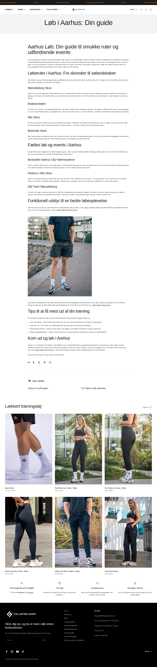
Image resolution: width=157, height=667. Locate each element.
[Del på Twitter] (39, 362)
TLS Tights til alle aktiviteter (93, 388)
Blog (65, 618)
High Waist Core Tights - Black (66, 488)
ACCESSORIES (34, 9)
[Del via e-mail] (50, 362)
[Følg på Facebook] (6, 651)
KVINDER (8, 9)
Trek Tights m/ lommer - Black (115, 488)
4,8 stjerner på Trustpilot (46, 2)
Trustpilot (30, 592)
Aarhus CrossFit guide (38, 388)
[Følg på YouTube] (17, 651)
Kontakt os (67, 614)
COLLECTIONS (52, 9)
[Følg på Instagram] (12, 651)
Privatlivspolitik (69, 633)
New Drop (19, 2)
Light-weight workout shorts (101, 305)
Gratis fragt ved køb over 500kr (78, 2)
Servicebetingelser (70, 636)
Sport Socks (9, 488)
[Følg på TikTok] (22, 651)
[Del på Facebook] (33, 362)
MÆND (20, 9)
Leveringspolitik (69, 622)
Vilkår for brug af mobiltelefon (74, 640)
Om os (66, 611)
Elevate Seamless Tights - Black (16, 571)
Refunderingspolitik (70, 625)
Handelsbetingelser (70, 629)
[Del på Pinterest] (45, 362)
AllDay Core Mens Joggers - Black (67, 571)
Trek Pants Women (111, 571)
